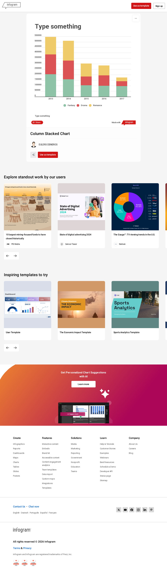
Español (43, 512)
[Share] (33, 155)
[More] (136, 18)
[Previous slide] (8, 256)
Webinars (104, 457)
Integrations (47, 483)
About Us (133, 444)
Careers (132, 448)
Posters (16, 476)
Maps (15, 457)
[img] (50, 85)
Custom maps (48, 479)
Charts (16, 462)
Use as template (141, 5)
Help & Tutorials (107, 444)
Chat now (34, 506)
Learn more (83, 384)
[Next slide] (15, 256)
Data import (47, 474)
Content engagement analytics (51, 463)
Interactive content (50, 444)
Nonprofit (75, 462)
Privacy (27, 548)
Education (75, 467)
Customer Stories (107, 448)
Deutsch (24, 512)
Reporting (75, 453)
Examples (104, 453)
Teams (74, 471)
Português (34, 512)
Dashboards (18, 453)
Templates (46, 488)
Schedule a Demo (108, 467)
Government (76, 457)
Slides (16, 471)
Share (38, 122)
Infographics (18, 444)
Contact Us (19, 506)
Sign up (159, 6)
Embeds (46, 448)
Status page (105, 476)
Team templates (49, 469)
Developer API (106, 471)
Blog (131, 453)
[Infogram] (11, 5)
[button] (70, 105)
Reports (16, 448)
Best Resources (107, 462)
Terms (16, 548)
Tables (16, 467)
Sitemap (103, 480)
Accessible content (51, 457)
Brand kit (46, 453)
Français (52, 512)
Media (74, 444)
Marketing (75, 448)
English (16, 512)
